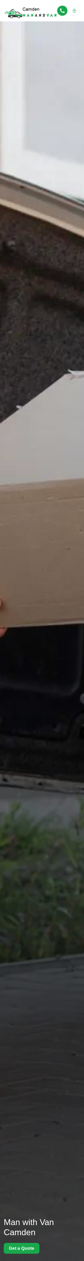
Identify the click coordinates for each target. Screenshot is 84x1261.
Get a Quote (21, 1248)
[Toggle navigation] (74, 11)
